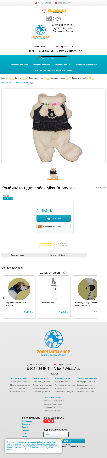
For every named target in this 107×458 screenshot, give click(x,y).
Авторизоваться (63, 3)
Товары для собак (19, 64)
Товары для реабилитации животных (53, 71)
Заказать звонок (39, 47)
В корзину (56, 218)
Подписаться (64, 441)
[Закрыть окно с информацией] (61, 439)
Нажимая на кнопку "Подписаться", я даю (64, 445)
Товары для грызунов (86, 64)
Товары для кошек (41, 64)
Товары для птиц (62, 64)
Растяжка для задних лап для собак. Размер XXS (86, 304)
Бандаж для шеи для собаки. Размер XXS (16, 304)
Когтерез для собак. (47, 303)
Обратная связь (66, 46)
